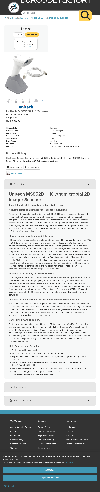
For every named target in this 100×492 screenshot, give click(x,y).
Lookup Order (72, 427)
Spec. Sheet (16, 173)
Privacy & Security (46, 440)
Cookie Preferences (47, 444)
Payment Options (46, 435)
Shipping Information (47, 431)
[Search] (85, 15)
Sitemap (69, 431)
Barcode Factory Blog (75, 444)
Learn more (69, 462)
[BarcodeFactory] (13, 7)
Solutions (70, 435)
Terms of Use (44, 448)
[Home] (5, 18)
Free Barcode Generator (77, 440)
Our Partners (16, 435)
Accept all (50, 469)
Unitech (13, 18)
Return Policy (44, 427)
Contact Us (15, 431)
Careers (13, 448)
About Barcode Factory (20, 427)
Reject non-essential (50, 477)
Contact (29, 46)
